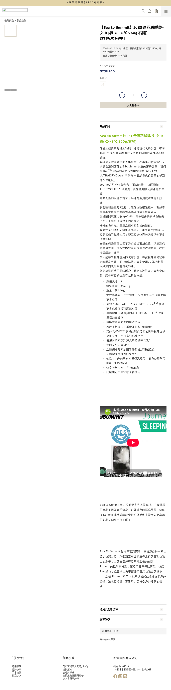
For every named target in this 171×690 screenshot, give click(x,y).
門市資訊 (16, 672)
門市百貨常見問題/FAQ (75, 666)
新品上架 (21, 20)
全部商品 (9, 20)
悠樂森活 (16, 666)
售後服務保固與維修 (73, 675)
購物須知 (67, 669)
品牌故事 (16, 669)
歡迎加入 (16, 675)
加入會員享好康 (71, 678)
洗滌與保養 (68, 672)
